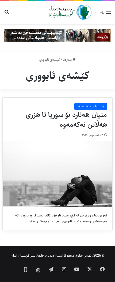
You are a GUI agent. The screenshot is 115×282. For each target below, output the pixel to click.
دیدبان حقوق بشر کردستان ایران (32, 255)
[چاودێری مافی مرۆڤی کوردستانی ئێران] (70, 12)
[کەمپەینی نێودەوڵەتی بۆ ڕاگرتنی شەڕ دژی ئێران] (57, 36)
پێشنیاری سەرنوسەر (90, 106)
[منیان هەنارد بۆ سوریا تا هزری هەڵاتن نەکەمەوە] (58, 174)
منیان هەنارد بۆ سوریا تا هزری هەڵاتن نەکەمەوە (66, 120)
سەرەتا (67, 60)
